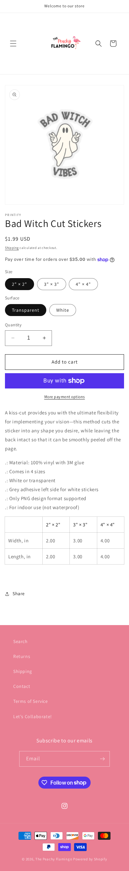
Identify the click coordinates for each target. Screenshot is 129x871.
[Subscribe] (102, 759)
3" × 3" (51, 284)
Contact (21, 686)
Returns (21, 656)
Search (20, 641)
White (62, 310)
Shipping (12, 248)
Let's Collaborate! (32, 716)
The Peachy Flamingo (53, 859)
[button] (13, 43)
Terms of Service (30, 701)
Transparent (25, 310)
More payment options (64, 396)
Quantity (13, 325)
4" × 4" (83, 284)
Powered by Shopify (90, 859)
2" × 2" (19, 284)
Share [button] (19, 594)
